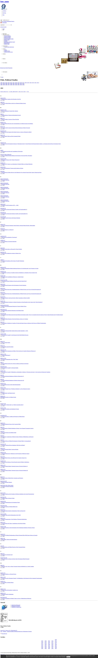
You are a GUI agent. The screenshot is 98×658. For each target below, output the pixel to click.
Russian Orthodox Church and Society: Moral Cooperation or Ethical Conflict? (15, 297)
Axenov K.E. (2, 630)
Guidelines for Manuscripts (16, 607)
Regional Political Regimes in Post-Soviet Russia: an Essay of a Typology (14, 318)
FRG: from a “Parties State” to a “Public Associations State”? (12, 404)
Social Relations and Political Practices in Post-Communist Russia (13, 547)
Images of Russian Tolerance (6, 482)
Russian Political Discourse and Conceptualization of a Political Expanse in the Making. (17, 123)
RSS (3, 14)
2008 (6, 83)
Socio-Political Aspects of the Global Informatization (10, 384)
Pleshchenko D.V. (14, 630)
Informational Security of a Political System (8, 397)
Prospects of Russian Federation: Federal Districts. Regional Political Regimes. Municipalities (18, 225)
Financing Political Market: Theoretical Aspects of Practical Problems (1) (14, 466)
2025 (4, 82)
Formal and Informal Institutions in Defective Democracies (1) (12, 376)
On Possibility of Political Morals (7, 582)
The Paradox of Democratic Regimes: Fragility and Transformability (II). (14, 213)
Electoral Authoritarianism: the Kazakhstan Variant (10, 502)
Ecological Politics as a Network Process (8, 574)
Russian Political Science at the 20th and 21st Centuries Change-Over (13, 457)
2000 (1, 84)
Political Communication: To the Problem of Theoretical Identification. (14, 519)
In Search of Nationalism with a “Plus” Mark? (9, 359)
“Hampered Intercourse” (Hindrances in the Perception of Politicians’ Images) (15, 453)
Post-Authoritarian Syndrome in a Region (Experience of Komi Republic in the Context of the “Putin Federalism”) (22, 302)
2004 (16, 83)
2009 (4, 83)
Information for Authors (15, 606)
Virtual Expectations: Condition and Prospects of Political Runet (12, 416)
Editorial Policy (7, 39)
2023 (9, 82)
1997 (9, 84)
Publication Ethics (7, 37)
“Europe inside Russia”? (5, 355)
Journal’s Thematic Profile (8, 38)
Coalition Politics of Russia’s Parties (7, 498)
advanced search (3, 26)
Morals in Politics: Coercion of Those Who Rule (10, 119)
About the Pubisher (7, 36)
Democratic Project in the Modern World (8, 432)
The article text (4, 633)
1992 (21, 84)
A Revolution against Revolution (7, 346)
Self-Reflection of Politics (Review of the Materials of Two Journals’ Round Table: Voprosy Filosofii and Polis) (21, 172)
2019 (18, 82)
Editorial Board (7, 42)
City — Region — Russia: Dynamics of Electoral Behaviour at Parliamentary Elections (16, 631)
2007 (9, 83)
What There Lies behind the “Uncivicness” (9, 237)
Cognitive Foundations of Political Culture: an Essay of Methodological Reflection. (16, 598)
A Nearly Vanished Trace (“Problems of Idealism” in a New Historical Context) (15, 388)
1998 (6, 84)
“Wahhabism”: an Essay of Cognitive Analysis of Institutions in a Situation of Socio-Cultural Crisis (19, 272)
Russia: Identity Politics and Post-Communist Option (10, 136)
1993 (18, 84)
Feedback (4, 10)
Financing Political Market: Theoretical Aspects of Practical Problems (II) (14, 470)
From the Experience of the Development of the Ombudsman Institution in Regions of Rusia (18, 527)
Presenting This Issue (5, 180)
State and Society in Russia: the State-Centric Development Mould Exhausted (15, 558)
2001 (23, 83)
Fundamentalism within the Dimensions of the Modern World (12, 310)
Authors (4, 53)
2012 (35, 82)
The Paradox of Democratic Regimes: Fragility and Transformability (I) (14, 209)
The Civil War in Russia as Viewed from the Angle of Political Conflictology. (15, 462)
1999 (4, 84)
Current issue (5, 45)
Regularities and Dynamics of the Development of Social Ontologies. (13, 285)
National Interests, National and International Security (11, 115)
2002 (21, 83)
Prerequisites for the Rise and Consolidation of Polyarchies (12, 151)
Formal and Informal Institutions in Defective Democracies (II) (12, 380)
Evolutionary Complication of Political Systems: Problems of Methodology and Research (17, 436)
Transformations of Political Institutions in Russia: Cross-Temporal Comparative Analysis (17, 428)
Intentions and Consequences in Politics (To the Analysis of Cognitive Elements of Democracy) (18, 350)
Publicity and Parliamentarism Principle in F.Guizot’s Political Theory (13, 306)
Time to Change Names (5, 342)
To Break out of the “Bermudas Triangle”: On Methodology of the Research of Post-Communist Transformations (21, 578)
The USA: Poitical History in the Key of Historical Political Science (13, 103)
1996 (11, 84)
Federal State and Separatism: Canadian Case (9, 590)
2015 (28, 82)
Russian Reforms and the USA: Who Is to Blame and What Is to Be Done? (14, 363)
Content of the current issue (9, 46)
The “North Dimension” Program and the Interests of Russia (12, 168)
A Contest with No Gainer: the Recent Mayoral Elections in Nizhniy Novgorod (15, 127)
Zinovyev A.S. (7, 630)
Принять (68, 656)
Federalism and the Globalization (7, 594)
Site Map (4, 12)
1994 (16, 84)
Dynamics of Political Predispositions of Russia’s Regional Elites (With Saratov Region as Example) (19, 535)
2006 (11, 83)
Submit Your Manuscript (15, 605)
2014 (31, 82)
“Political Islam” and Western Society (8, 393)
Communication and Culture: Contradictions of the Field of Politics (13, 523)
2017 (23, 82)
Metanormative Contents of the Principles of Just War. (11, 99)
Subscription (4, 22)
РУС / (4, 28)
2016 (26, 82)
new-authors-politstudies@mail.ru (8, 21)
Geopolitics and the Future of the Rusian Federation (10, 217)
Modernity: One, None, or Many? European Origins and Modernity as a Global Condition (17, 566)
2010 (1, 83)
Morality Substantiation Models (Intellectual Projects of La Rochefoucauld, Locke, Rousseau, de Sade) (19, 268)
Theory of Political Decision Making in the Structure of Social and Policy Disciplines (16, 155)
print (2, 77)
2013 (33, 82)
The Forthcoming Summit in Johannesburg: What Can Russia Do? (13, 510)
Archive (4, 48)
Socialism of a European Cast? (7, 554)
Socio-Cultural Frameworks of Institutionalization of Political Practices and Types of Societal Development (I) (21, 289)
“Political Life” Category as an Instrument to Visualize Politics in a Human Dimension (16, 164)
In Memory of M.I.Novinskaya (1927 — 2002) (9, 205)
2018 (21, 82)
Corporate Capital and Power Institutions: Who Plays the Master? (13, 445)
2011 (38, 82)
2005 (13, 83)
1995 (13, 84)
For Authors (5, 62)
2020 (16, 82)
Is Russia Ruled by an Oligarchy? (7, 229)
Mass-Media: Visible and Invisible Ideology (9, 539)
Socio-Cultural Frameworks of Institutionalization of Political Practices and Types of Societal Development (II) (21, 293)
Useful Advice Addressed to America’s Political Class (11, 253)
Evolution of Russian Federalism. (7, 486)
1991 (23, 84)
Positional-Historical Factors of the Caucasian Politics (11, 424)
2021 (13, 82)
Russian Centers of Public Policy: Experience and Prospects (12, 478)
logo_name (4, 1)
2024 (6, 82)
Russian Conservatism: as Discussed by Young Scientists (11, 249)
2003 (18, 83)
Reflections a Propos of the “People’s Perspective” (10, 159)
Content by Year (7, 50)
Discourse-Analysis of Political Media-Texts (9, 506)
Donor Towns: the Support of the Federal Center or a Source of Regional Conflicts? (16, 132)
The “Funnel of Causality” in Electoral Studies (9, 367)
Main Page (5, 33)
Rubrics (4, 58)
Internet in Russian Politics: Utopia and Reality (9, 449)
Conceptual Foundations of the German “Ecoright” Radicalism (12, 260)
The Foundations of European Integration (8, 241)
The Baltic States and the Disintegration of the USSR (11, 515)
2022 (11, 82)
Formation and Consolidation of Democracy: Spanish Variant (12, 276)
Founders (5, 40)
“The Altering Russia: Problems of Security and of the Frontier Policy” (14, 281)
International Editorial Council (9, 41)
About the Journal (6, 34)
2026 (1, 82)
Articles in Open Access (8, 51)
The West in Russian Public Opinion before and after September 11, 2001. (14, 330)
